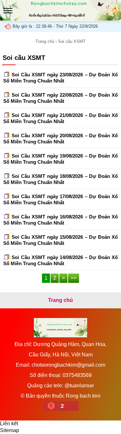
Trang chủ (44, 41)
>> (73, 278)
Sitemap (9, 430)
